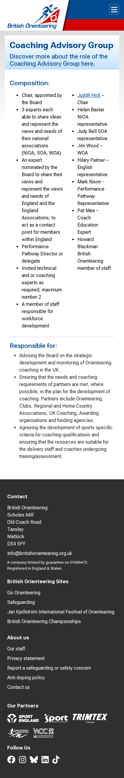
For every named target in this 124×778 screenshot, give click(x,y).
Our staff (16, 649)
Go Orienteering (23, 593)
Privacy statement (26, 658)
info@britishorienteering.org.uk (39, 553)
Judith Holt (88, 95)
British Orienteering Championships (44, 621)
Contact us (18, 687)
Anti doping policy (26, 677)
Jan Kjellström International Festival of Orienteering (60, 612)
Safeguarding (21, 602)
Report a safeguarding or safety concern (49, 668)
